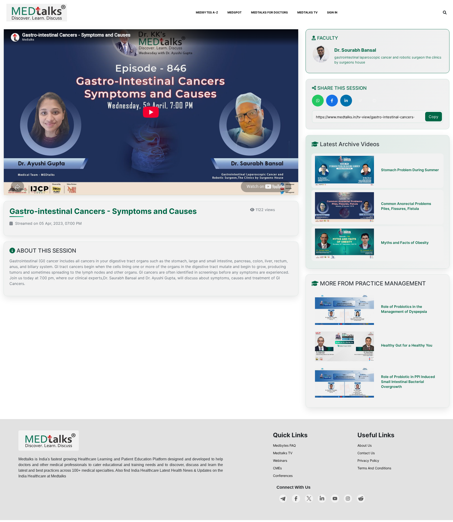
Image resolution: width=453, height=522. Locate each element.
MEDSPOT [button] (234, 12)
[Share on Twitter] (360, 100)
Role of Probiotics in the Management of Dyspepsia (404, 309)
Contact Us (366, 453)
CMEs (277, 468)
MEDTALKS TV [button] (307, 12)
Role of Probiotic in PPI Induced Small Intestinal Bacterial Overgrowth (408, 381)
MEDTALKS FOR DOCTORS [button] (269, 12)
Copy (433, 116)
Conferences (283, 476)
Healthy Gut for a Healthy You (406, 345)
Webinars (280, 460)
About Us (364, 445)
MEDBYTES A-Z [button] (207, 12)
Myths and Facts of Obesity (405, 242)
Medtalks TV (282, 453)
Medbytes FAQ (284, 445)
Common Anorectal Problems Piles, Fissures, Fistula (406, 206)
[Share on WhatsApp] (318, 100)
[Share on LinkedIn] (346, 100)
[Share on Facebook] (332, 100)
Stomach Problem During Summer (410, 170)
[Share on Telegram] (374, 100)
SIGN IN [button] (332, 12)
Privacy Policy (368, 460)
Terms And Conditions (374, 468)
